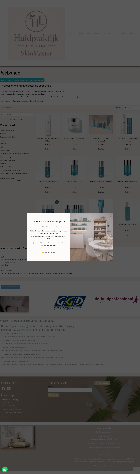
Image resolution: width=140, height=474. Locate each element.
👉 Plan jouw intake (48, 252)
